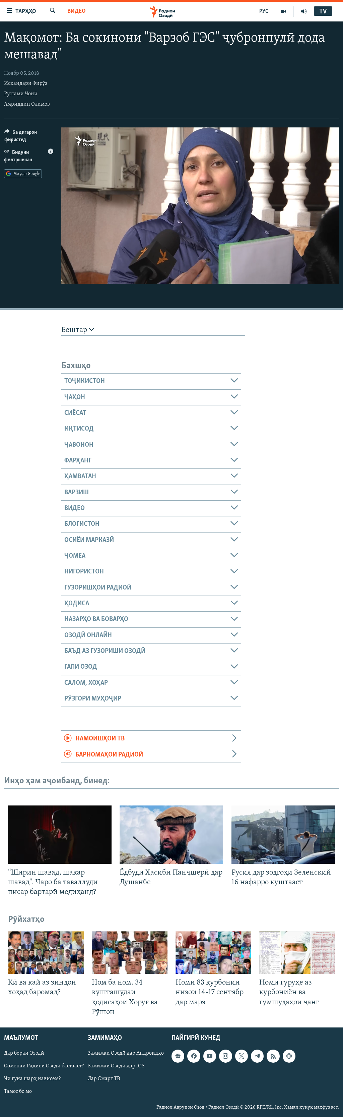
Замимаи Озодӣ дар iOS (116, 1066)
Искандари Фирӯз (25, 83)
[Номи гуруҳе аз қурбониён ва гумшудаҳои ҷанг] (297, 952)
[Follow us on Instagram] (225, 1056)
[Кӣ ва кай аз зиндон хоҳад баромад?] (46, 952)
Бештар (75, 330)
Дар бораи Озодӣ (24, 1053)
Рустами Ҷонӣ (21, 94)
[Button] (28, 137)
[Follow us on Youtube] (209, 1056)
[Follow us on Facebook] (193, 1056)
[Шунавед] (304, 11)
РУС (263, 11)
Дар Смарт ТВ (104, 1078)
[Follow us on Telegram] (257, 1056)
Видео (76, 11)
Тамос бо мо (18, 1091)
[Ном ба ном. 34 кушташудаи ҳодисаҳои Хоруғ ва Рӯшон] (129, 952)
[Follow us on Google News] (178, 1056)
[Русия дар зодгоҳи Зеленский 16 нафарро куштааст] (283, 834)
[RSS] (273, 1056)
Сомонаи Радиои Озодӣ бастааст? (44, 1066)
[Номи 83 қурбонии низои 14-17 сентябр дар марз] (213, 952)
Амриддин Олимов (27, 104)
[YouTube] (283, 11)
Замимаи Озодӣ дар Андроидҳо (126, 1053)
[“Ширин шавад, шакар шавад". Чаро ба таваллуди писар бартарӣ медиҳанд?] (60, 834)
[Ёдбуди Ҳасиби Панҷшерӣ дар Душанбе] (171, 834)
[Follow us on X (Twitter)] (241, 1056)
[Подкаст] (289, 1056)
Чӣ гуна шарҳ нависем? (32, 1078)
